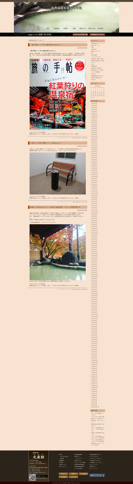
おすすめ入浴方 (64, 456)
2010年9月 (94, 343)
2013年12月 (95, 274)
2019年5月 (94, 165)
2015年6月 (94, 241)
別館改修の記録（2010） (98, 75)
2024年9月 (94, 124)
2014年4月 (94, 268)
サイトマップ (93, 464)
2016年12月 (95, 211)
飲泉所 (62, 458)
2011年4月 (94, 330)
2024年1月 (94, 132)
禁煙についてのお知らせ (97, 418)
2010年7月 (94, 347)
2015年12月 (95, 230)
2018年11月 (95, 174)
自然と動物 (94, 55)
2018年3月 (94, 186)
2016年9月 (94, 215)
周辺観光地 (94, 66)
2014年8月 (94, 261)
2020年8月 (94, 149)
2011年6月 (94, 326)
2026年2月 (94, 111)
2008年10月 (95, 387)
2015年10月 (95, 234)
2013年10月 (95, 276)
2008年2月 (94, 403)
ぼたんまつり (63, 466)
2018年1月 (94, 190)
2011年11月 (95, 316)
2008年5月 (94, 397)
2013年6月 (94, 282)
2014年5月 (94, 266)
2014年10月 (95, 257)
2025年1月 (94, 122)
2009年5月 (94, 374)
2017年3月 (94, 205)
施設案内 (62, 460)
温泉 (61, 454)
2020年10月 (95, 145)
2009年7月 (94, 370)
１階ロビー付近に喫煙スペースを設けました (45, 143)
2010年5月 (94, 351)
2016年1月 (94, 228)
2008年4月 (94, 399)
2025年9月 (94, 117)
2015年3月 (94, 247)
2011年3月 (94, 332)
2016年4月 (94, 222)
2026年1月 (94, 113)
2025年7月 (94, 119)
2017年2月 (94, 207)
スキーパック (79, 458)
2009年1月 (94, 381)
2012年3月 (94, 309)
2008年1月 (94, 404)
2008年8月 (94, 391)
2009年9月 (94, 366)
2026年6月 (94, 105)
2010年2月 (94, 357)
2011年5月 (94, 328)
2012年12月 (95, 293)
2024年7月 (94, 128)
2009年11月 (95, 362)
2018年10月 (95, 176)
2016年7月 (94, 218)
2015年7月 (94, 239)
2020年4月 (94, 153)
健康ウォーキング (96, 51)
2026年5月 (94, 107)
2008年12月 (95, 383)
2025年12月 (95, 115)
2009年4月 (94, 376)
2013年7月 (94, 280)
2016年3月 (94, 224)
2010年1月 (94, 358)
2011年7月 (94, 324)
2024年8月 (94, 126)
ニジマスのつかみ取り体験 (98, 416)
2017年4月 (94, 203)
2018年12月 (95, 172)
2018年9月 (94, 178)
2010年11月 (95, 339)
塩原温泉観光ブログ (95, 454)
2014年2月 (94, 270)
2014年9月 (94, 259)
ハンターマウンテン (96, 56)
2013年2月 (94, 289)
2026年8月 (94, 103)
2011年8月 (94, 322)
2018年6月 (94, 182)
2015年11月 (95, 232)
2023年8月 (94, 134)
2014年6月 (94, 264)
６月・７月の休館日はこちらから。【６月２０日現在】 (98, 429)
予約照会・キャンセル (96, 462)
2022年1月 (94, 138)
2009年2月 (94, 380)
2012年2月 (94, 310)
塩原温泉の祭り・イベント (98, 43)
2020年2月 (94, 157)
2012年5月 (94, 305)
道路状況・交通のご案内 (97, 58)
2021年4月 (94, 142)
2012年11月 (95, 295)
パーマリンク (84, 137)
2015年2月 (94, 249)
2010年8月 (94, 345)
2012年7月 (94, 301)
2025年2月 (94, 120)
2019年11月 (95, 161)
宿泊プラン (78, 456)
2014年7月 (94, 262)
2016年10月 (95, 213)
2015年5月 (94, 243)
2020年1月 (94, 159)
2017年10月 (95, 195)
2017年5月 (94, 201)
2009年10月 (95, 364)
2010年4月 (94, 353)
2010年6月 (94, 349)
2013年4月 (94, 286)
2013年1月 (94, 291)
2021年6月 (94, 140)
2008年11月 (95, 385)
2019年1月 (94, 170)
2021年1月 (94, 144)
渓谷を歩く (94, 49)
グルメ (93, 64)
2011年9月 (94, 320)
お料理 (61, 462)
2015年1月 (94, 251)
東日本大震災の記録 (96, 77)
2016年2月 (94, 226)
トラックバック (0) (76, 137)
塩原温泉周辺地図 (79, 464)
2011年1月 (94, 335)
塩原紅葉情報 (78, 454)
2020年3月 (94, 155)
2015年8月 (94, 238)
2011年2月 (94, 333)
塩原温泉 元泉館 (66, 482)
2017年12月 (95, 191)
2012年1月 (94, 312)
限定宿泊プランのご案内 (97, 70)
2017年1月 (94, 209)
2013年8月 (94, 278)
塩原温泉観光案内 (79, 466)
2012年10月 (95, 297)
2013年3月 (94, 287)
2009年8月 (94, 368)
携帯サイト (93, 466)
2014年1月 (94, 272)
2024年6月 (94, 130)
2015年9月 (94, 236)
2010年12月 (95, 337)
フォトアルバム (94, 456)
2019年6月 (94, 163)
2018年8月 (94, 180)
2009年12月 (95, 360)
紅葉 (93, 47)
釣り (93, 53)
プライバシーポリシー (96, 458)
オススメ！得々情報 (80, 462)
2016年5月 (94, 220)
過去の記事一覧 (95, 406)
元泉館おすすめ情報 (96, 68)
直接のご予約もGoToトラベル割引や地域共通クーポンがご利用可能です (55, 207)
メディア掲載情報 (96, 72)
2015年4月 (94, 245)
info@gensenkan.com (39, 472)
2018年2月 (94, 188)
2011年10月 (95, 318)
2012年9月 (94, 299)
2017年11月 (95, 193)
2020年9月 (94, 147)
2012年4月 (94, 307)
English (94, 79)
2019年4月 (94, 167)
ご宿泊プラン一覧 (95, 460)
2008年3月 (94, 401)
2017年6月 (94, 199)
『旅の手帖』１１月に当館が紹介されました (45, 45)
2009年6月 (94, 372)
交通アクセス (63, 464)
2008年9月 (94, 389)
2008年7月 (94, 393)
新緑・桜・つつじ (96, 45)
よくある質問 (78, 468)
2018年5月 (94, 184)
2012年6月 (94, 303)
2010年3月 (94, 355)
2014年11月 (95, 255)
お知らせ (94, 73)
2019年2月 (94, 168)
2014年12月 (95, 253)
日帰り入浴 (78, 460)
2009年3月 (94, 378)
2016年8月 (94, 216)
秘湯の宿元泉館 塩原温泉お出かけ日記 (36, 0)
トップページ (93, 468)
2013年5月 (94, 284)
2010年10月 (95, 341)
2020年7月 (94, 151)
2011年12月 (95, 314)
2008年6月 (94, 395)
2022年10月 (95, 136)
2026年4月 (94, 109)
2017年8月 (94, 197)
